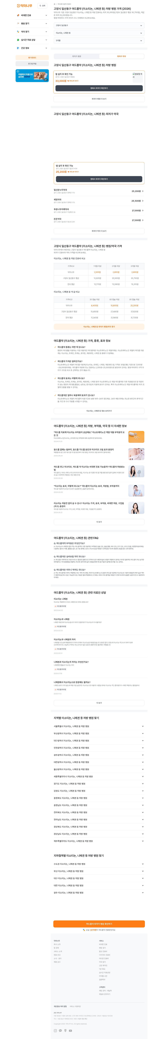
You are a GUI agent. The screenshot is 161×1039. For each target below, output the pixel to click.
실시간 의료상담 (104, 973)
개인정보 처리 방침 (60, 1006)
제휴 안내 (57, 955)
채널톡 (109, 991)
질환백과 (102, 980)
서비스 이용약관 (75, 1006)
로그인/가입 (32, 64)
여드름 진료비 (104, 958)
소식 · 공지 (57, 958)
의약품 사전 (103, 976)
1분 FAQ (102, 969)
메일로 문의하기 (104, 994)
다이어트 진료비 (104, 955)
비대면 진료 (103, 944)
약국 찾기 (102, 962)
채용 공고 (57, 962)
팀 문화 (56, 948)
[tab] (76, 56)
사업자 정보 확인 (82, 1019)
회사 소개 (57, 944)
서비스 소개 (58, 951)
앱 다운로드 (32, 58)
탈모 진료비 (103, 951)
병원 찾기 (102, 948)
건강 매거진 (103, 965)
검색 (43, 6)
